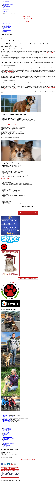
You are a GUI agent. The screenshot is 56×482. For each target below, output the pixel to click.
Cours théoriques (7, 26)
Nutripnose (5, 418)
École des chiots (7, 420)
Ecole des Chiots (7, 30)
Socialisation (6, 1)
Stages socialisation (7, 437)
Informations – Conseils (8, 4)
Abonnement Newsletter (8, 438)
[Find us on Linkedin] (8, 464)
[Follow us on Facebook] (2, 464)
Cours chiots (6, 25)
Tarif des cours (6, 6)
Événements (6, 2)
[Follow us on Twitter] (5, 464)
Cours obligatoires (7, 7)
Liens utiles (5, 5)
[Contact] (15, 464)
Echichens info (6, 421)
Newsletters (5, 439)
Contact (5, 31)
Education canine (4, 11)
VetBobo (5, 415)
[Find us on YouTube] (12, 464)
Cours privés (6, 28)
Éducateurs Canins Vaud (9, 416)
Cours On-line (6, 9)
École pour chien (7, 419)
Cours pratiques (6, 27)
